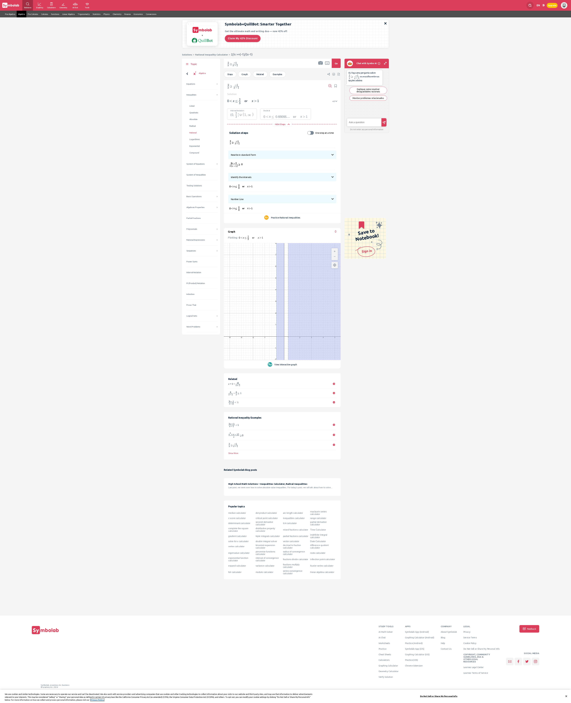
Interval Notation (193, 272)
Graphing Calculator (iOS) (417, 654)
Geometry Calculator (389, 671)
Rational (193, 133)
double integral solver (266, 541)
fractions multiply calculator (291, 565)
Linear (192, 106)
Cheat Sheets (385, 654)
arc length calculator (293, 513)
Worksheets (384, 643)
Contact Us (446, 649)
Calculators (384, 660)
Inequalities (191, 95)
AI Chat (382, 637)
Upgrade (552, 5)
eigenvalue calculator (239, 553)
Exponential (194, 146)
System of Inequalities (196, 175)
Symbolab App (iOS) (414, 649)
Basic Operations (194, 196)
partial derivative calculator (318, 523)
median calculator (237, 513)
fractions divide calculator (295, 559)
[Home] (45, 634)
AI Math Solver (386, 632)
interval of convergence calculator (267, 559)
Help (443, 643)
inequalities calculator (294, 518)
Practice (382, 649)
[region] (285, 696)
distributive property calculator (265, 529)
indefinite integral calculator (318, 536)
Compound (194, 153)
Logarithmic (194, 139)
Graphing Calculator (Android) (419, 637)
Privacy (466, 632)
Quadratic (193, 113)
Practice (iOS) (411, 660)
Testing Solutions (194, 186)
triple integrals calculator (268, 536)
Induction (190, 294)
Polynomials (191, 229)
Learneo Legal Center (473, 667)
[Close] (566, 696)
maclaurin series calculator (318, 512)
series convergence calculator (292, 572)
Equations (190, 84)
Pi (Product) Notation (195, 283)
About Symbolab (449, 632)
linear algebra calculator (322, 572)
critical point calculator (267, 518)
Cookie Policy (469, 643)
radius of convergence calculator (294, 552)
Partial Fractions (193, 218)
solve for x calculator (238, 541)
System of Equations (195, 164)
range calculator (318, 518)
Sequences (191, 251)
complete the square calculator (238, 529)
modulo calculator (264, 572)
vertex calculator (236, 546)
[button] (320, 65)
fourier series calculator (321, 566)
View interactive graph (285, 364)
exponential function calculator (238, 559)
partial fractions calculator (295, 536)
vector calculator (291, 541)
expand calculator (237, 566)
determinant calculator (239, 523)
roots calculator (317, 553)
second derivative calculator (264, 523)
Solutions (187, 54)
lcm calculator (290, 523)
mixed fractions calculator (295, 529)
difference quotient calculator (319, 546)
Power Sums (191, 262)
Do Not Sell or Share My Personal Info (481, 649)
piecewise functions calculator (265, 552)
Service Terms (470, 637)
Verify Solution (386, 677)
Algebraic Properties (195, 207)
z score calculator (237, 518)
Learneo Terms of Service (475, 673)
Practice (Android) (414, 643)
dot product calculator (266, 513)
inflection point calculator (322, 559)
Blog (443, 637)
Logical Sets (191, 316)
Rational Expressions (195, 240)
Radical (192, 126)
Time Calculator (318, 529)
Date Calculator (318, 541)
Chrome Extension (414, 665)
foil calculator (234, 572)
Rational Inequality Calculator (211, 54)
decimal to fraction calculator (292, 546)
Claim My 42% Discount (243, 38)
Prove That (191, 305)
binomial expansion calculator (265, 546)
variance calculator (265, 566)
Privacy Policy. (97, 700)
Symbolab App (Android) (417, 632)
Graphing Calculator (388, 665)
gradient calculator (237, 536)
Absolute (193, 119)
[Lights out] (543, 5)
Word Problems (193, 327)
